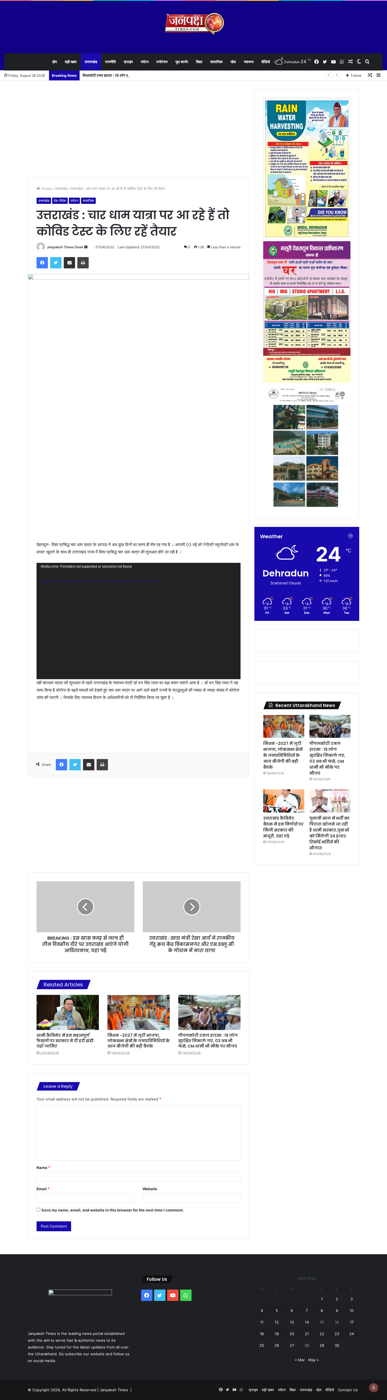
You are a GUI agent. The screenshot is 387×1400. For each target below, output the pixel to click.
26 (277, 1345)
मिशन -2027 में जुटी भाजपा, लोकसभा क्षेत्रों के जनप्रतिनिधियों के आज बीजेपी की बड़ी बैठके (138, 1041)
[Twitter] (55, 262)
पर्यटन (144, 61)
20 (292, 1333)
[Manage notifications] (373, 1387)
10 (352, 1310)
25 (262, 1345)
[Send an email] (86, 247)
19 (277, 1333)
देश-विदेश (60, 200)
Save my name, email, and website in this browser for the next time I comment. (112, 1210)
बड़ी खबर (71, 61)
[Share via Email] (69, 262)
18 (262, 1333)
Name (43, 1167)
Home (46, 188)
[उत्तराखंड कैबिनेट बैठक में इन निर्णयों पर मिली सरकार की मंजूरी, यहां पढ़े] (283, 801)
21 (307, 1333)
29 (322, 1345)
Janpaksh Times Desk (65, 247)
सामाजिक (216, 61)
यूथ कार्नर (181, 61)
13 (292, 1322)
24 (351, 1333)
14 (307, 1322)
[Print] (83, 262)
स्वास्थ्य (249, 61)
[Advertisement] (138, 128)
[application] (139, 621)
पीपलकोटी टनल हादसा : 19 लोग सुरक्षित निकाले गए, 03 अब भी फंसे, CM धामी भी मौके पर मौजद (146, 75)
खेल (233, 61)
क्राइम (128, 61)
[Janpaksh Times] (194, 24)
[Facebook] (42, 262)
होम (54, 61)
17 (352, 1322)
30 (337, 1345)
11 (261, 1322)
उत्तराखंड (91, 61)
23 (337, 1333)
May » (313, 1360)
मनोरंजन (161, 61)
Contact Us (348, 1390)
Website (150, 1189)
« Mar (300, 1360)
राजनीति (110, 61)
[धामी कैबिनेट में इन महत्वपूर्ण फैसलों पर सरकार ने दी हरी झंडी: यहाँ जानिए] (68, 1012)
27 (292, 1345)
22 (322, 1333)
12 (277, 1322)
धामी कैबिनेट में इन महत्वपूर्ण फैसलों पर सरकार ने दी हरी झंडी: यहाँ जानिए (66, 1041)
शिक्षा (199, 61)
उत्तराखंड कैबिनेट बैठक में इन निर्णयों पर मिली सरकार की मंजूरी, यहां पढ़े (283, 827)
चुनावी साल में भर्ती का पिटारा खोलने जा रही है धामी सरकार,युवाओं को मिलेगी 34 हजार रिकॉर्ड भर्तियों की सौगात (329, 833)
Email (43, 1189)
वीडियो (265, 61)
